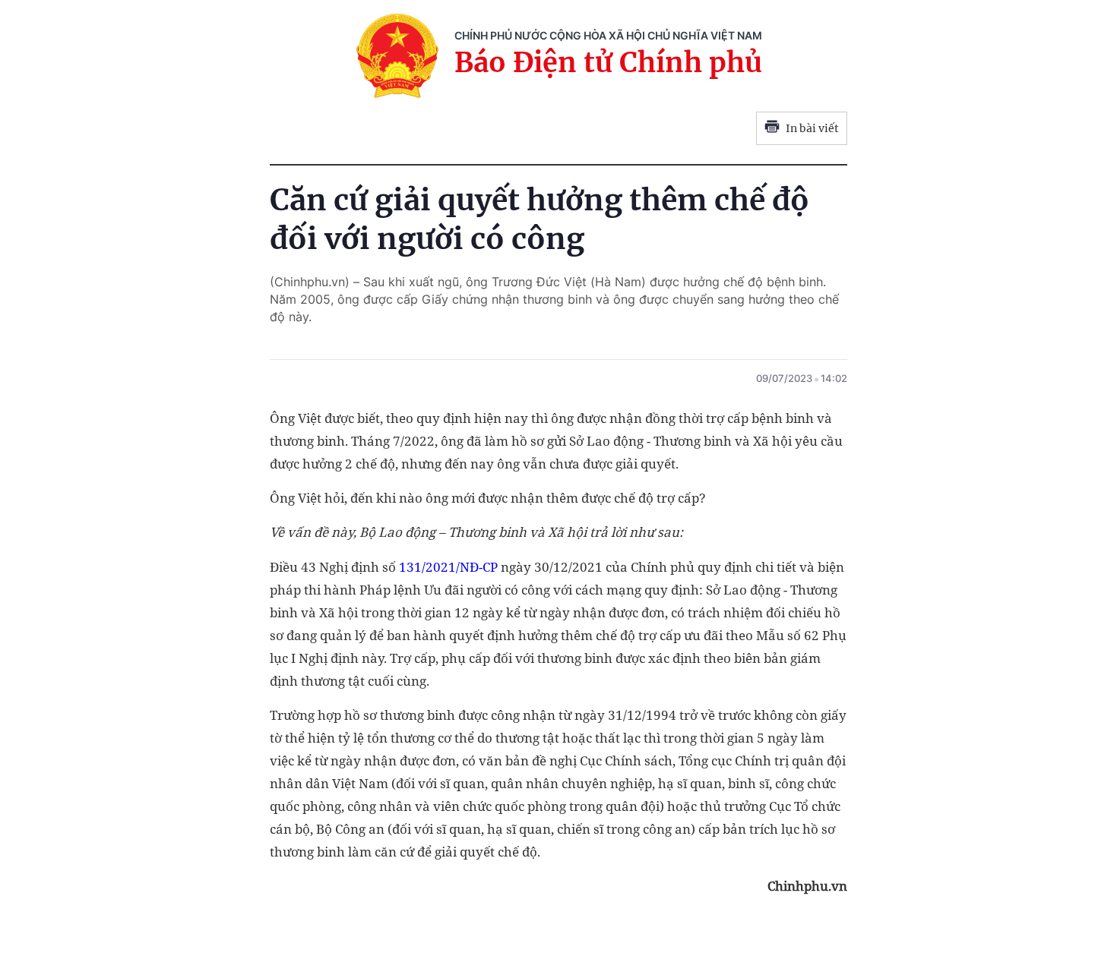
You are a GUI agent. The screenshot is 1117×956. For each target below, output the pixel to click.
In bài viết (812, 128)
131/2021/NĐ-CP (448, 567)
